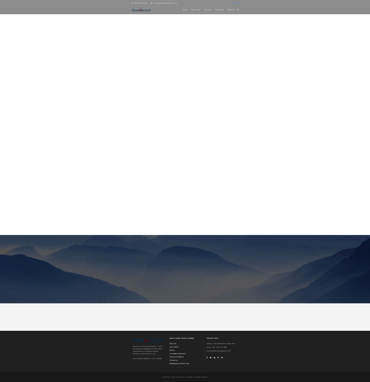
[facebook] (231, 3)
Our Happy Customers (177, 354)
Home (185, 10)
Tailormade (219, 10)
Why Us (172, 350)
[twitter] (237, 3)
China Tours (195, 10)
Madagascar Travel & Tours (179, 363)
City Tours (207, 10)
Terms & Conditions (176, 357)
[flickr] (234, 3)
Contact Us (173, 360)
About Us (230, 10)
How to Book (173, 347)
